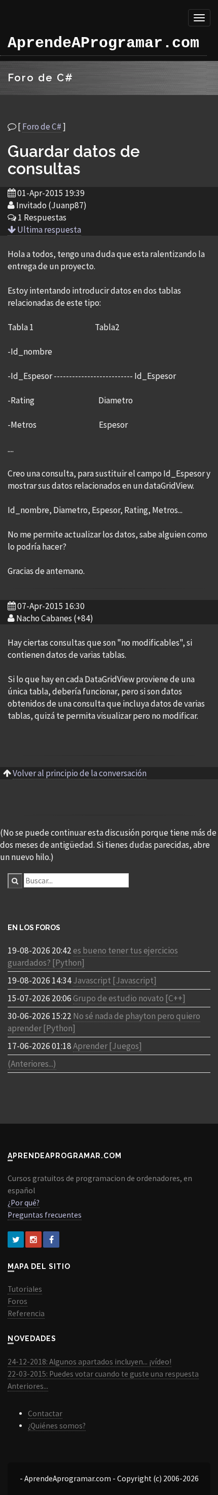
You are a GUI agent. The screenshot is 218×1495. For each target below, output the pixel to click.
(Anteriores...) (32, 1063)
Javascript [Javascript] (115, 980)
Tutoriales (25, 1289)
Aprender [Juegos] (107, 1046)
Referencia (26, 1313)
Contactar (45, 1413)
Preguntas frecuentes (45, 1215)
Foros (17, 1301)
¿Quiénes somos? (57, 1425)
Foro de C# (41, 126)
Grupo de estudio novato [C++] (129, 998)
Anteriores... (28, 1386)
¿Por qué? (24, 1202)
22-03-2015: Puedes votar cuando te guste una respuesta (103, 1374)
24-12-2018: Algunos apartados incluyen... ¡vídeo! (89, 1361)
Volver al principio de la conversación (80, 773)
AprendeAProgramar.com (103, 43)
